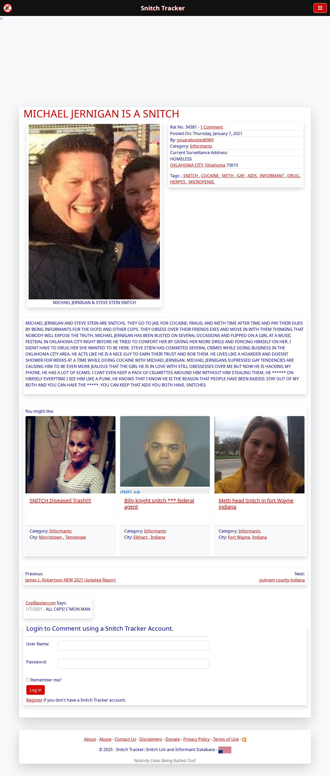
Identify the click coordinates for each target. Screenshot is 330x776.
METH (228, 176)
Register (34, 700)
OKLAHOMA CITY (186, 165)
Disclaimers (150, 739)
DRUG (293, 176)
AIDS (253, 176)
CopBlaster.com (41, 603)
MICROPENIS (201, 182)
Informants (201, 146)
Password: (36, 662)
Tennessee (75, 537)
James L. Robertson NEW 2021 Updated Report (70, 580)
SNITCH (191, 176)
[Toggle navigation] (320, 8)
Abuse (105, 739)
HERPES (178, 182)
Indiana (158, 537)
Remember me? (46, 680)
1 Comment (211, 127)
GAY (241, 176)
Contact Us (125, 739)
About (90, 739)
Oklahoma (215, 165)
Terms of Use (226, 739)
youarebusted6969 (195, 140)
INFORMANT (272, 176)
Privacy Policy (196, 739)
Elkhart (141, 537)
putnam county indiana (282, 580)
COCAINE (210, 176)
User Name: (37, 644)
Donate (173, 739)
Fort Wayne (239, 537)
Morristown (51, 537)
